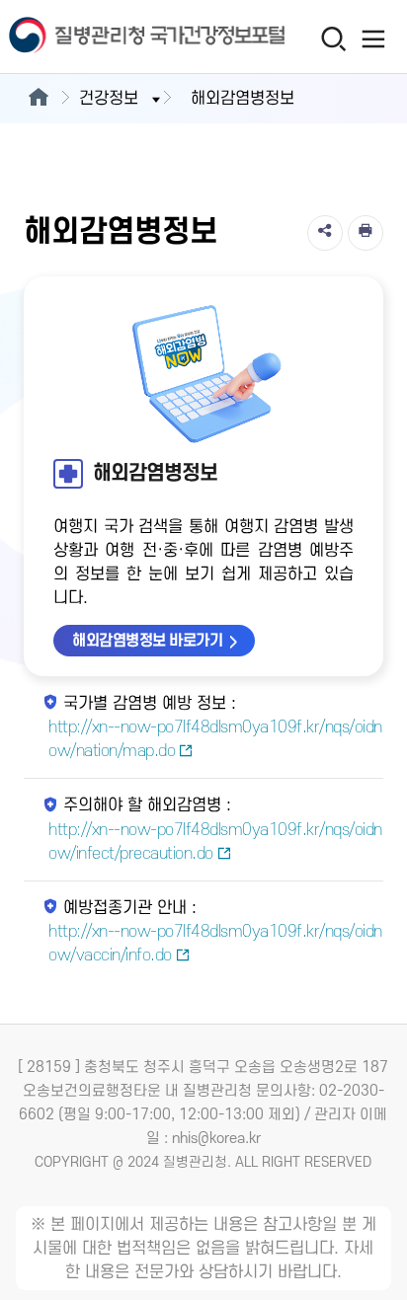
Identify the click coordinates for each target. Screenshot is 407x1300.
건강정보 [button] (108, 99)
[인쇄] (365, 233)
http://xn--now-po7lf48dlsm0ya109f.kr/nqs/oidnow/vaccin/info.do (215, 943)
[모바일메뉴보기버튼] (374, 38)
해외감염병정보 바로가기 (147, 641)
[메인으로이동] (38, 98)
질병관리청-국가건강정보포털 (102, 37)
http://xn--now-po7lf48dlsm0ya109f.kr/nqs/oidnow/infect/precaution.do (215, 842)
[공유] (325, 233)
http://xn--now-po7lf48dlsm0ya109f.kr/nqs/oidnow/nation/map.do (215, 739)
